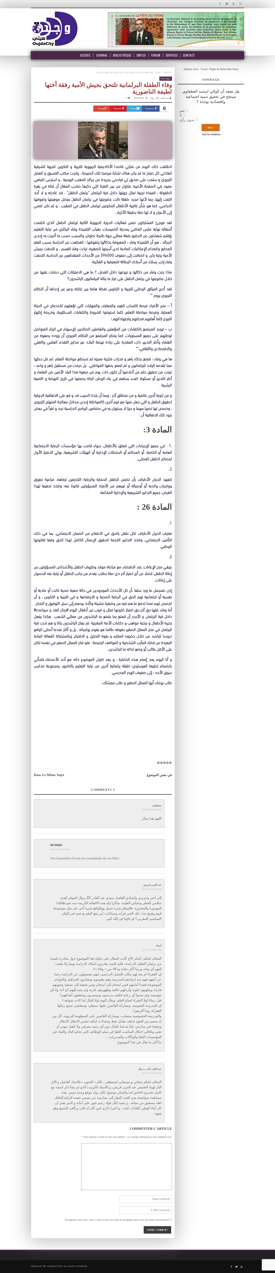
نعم (182, 111)
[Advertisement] (103, 730)
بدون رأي (187, 120)
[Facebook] (219, 4)
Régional (167, 72)
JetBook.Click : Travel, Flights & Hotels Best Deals (211, 69)
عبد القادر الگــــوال (159, 98)
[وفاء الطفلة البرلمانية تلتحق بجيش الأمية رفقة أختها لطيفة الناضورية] (103, 140)
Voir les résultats (211, 134)
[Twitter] (226, 4)
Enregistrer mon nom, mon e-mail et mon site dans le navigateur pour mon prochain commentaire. (116, 1219)
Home (157, 72)
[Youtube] (233, 4)
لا (181, 115)
